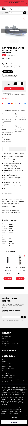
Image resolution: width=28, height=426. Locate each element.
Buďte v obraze (3, 363)
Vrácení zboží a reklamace (8, 381)
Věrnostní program (7, 383)
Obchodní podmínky (7, 377)
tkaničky (11, 255)
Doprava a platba (6, 379)
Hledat (23, 12)
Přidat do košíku (13, 92)
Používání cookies (13, 413)
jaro (10, 245)
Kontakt (4, 374)
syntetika (11, 256)
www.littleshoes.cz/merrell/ (17, 198)
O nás (3, 372)
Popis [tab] (6, 155)
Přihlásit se (21, 330)
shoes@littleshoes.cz (7, 358)
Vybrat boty (10, 5)
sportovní (11, 244)
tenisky (10, 242)
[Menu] (3, 12)
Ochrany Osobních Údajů (15, 411)
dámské (11, 247)
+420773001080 (8, 363)
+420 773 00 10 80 (7, 361)
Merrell (11, 240)
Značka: (11, 54)
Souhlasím (13, 422)
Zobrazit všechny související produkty (13, 301)
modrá (10, 249)
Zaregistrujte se (10, 96)
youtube (12, 363)
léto (12, 245)
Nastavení (13, 417)
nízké (10, 252)
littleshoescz (5, 363)
